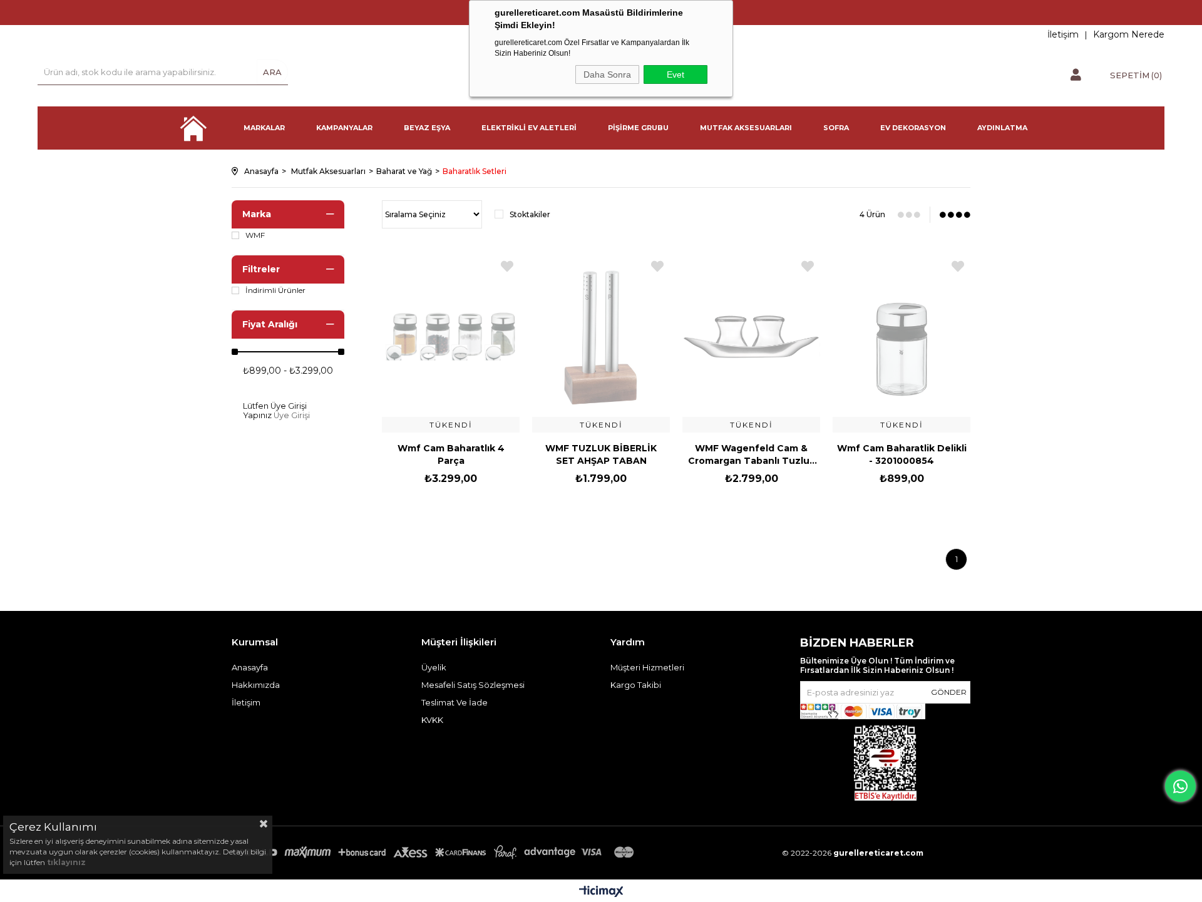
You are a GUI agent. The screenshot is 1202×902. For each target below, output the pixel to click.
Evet (675, 74)
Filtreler (261, 269)
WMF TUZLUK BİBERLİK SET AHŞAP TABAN (601, 454)
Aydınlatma (1002, 127)
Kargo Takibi (635, 685)
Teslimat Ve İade (454, 702)
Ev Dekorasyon (913, 127)
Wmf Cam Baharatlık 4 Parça (451, 454)
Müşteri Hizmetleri (647, 667)
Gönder (949, 692)
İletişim (1063, 34)
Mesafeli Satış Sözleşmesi (473, 685)
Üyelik (433, 667)
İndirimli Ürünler (275, 290)
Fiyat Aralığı (269, 324)
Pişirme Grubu (638, 127)
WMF (255, 235)
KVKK (432, 720)
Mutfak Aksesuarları (746, 127)
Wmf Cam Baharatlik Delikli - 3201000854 (902, 454)
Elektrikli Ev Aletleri (529, 127)
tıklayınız (66, 862)
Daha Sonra (607, 74)
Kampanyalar (344, 127)
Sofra (836, 127)
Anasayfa (193, 128)
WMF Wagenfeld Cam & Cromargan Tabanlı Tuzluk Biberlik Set (751, 455)
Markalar (264, 127)
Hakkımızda (256, 685)
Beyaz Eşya (427, 127)
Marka (256, 214)
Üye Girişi (292, 415)
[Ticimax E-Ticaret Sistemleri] (601, 892)
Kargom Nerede (1128, 34)
